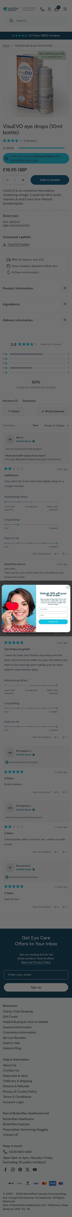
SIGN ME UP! (53, 622)
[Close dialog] (68, 587)
